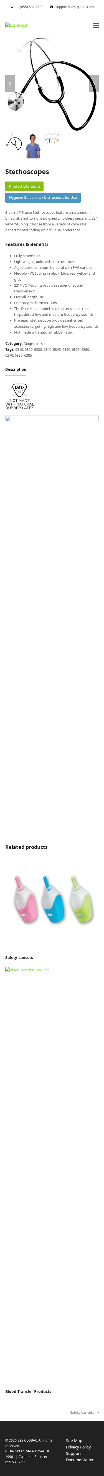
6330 (38, 349)
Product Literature (24, 186)
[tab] (15, 369)
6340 (47, 349)
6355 (76, 349)
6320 (28, 349)
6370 (9, 355)
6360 (85, 349)
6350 (66, 349)
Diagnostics (33, 343)
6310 (19, 349)
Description (15, 369)
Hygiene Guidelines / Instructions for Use (43, 197)
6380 (18, 355)
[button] (96, 25)
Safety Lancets (82, 1412)
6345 (57, 349)
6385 (28, 355)
